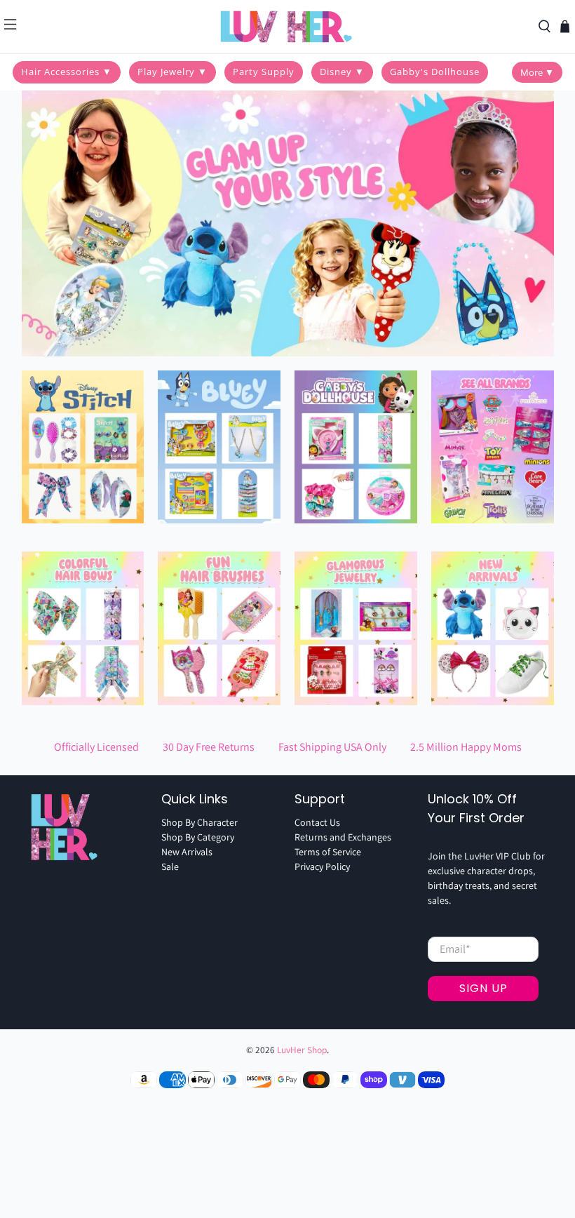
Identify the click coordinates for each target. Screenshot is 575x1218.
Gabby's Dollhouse (435, 71)
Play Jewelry (172, 71)
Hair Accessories (66, 71)
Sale (170, 866)
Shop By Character (199, 822)
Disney (342, 71)
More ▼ (537, 72)
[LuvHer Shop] (287, 27)
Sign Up (483, 988)
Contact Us (317, 822)
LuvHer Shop (302, 1049)
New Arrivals (186, 851)
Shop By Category (197, 837)
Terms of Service (328, 851)
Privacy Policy (322, 866)
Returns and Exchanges (343, 837)
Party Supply (264, 71)
